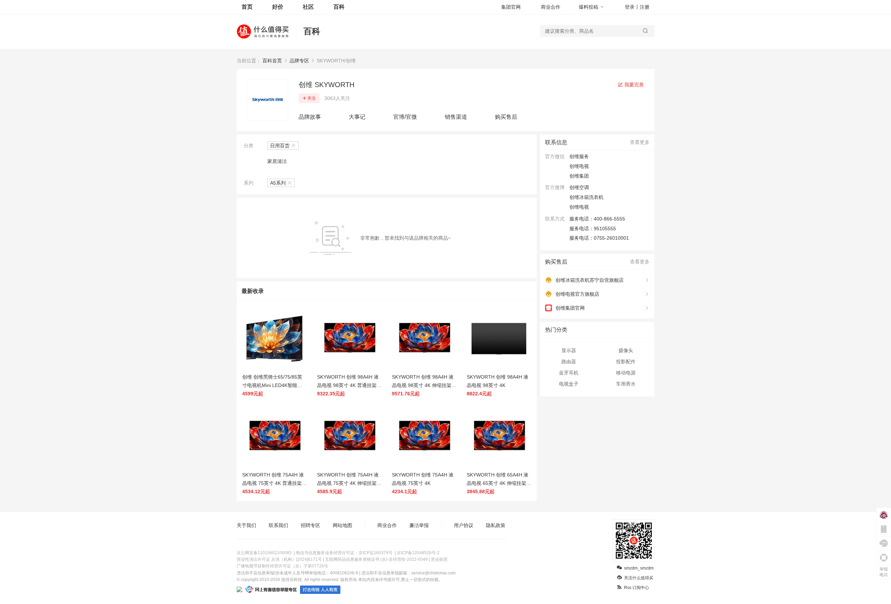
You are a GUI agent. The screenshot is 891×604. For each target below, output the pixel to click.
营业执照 (439, 559)
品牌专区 (299, 60)
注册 (644, 7)
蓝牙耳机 (568, 372)
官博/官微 (405, 117)
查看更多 (639, 142)
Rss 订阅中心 (636, 587)
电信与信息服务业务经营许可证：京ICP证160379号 (344, 552)
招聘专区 (310, 525)
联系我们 (278, 525)
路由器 (568, 361)
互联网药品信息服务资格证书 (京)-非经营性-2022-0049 (376, 559)
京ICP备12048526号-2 (418, 552)
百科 (339, 7)
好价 (277, 7)
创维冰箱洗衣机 (586, 197)
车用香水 (626, 384)
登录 (629, 7)
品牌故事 (310, 117)
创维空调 (579, 187)
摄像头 (625, 350)
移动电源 (626, 372)
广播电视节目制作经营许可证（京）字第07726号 (282, 566)
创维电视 (579, 207)
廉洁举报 (419, 525)
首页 (247, 7)
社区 (308, 7)
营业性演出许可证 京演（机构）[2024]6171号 (279, 559)
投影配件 (626, 361)
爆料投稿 (588, 7)
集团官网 (511, 7)
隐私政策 (495, 525)
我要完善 (633, 84)
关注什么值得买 (638, 577)
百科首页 (272, 60)
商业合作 (550, 7)
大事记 (357, 117)
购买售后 (506, 117)
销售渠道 (456, 117)
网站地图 (342, 525)
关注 (311, 98)
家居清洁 (277, 161)
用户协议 (463, 525)
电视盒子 (568, 384)
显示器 (568, 350)
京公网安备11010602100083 (264, 552)
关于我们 (246, 525)
